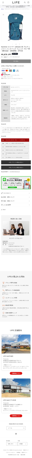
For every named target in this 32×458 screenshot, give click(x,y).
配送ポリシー (24, 452)
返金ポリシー (26, 450)
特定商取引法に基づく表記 (13, 454)
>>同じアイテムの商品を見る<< (16, 167)
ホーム (2, 8)
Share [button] (4, 209)
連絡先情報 (23, 454)
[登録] (23, 428)
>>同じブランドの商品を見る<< (16, 162)
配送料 (5, 56)
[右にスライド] (19, 44)
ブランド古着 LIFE (10, 450)
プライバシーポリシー (10, 452)
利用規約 (18, 452)
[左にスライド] (12, 44)
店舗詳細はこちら (16, 373)
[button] (3, 2)
